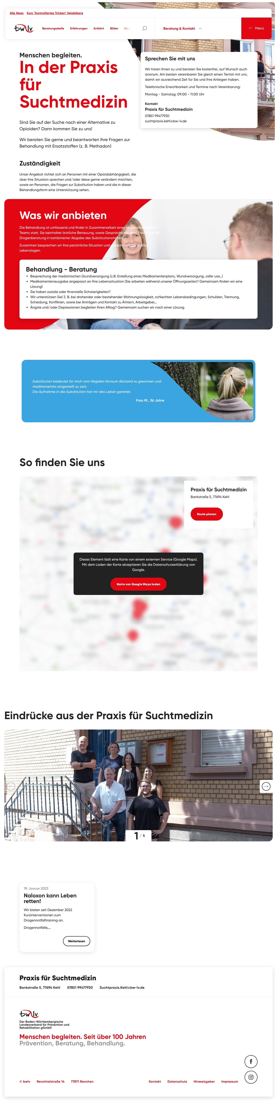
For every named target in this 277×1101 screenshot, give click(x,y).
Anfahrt (98, 28)
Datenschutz (177, 1081)
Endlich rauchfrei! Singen (79, 13)
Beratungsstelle (53, 28)
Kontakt (155, 1081)
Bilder (114, 28)
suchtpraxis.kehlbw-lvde (166, 121)
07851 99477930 (157, 116)
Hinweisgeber (204, 1081)
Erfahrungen (78, 28)
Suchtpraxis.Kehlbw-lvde (122, 987)
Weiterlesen (76, 941)
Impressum (229, 1081)
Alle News (17, 13)
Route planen (206, 514)
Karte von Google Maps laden (138, 584)
